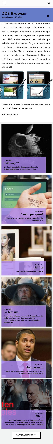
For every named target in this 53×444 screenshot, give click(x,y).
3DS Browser (14, 13)
